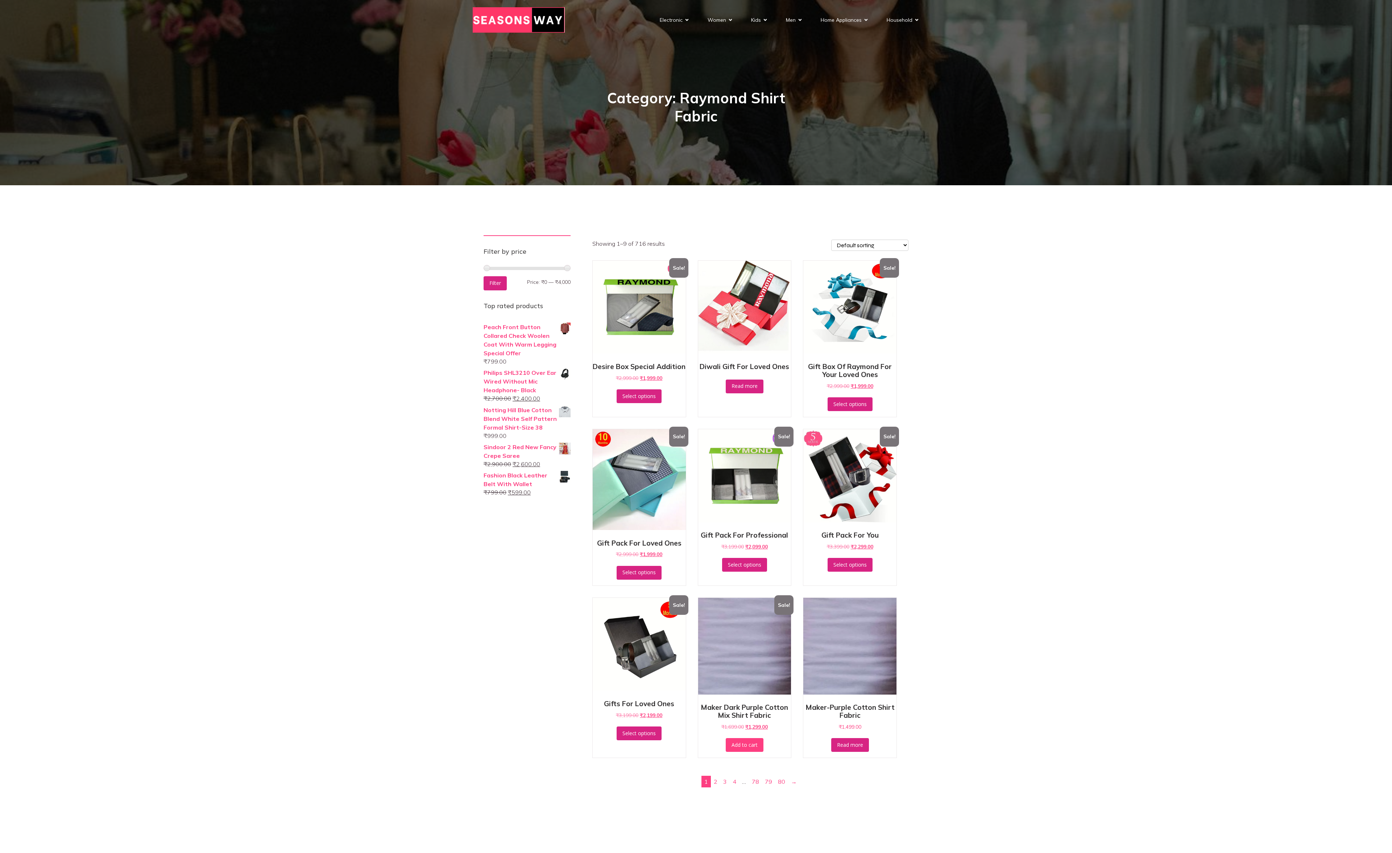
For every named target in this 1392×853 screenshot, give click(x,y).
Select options (639, 396)
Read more (745, 385)
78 (755, 781)
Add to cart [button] (745, 744)
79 (768, 781)
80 (781, 781)
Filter (495, 282)
